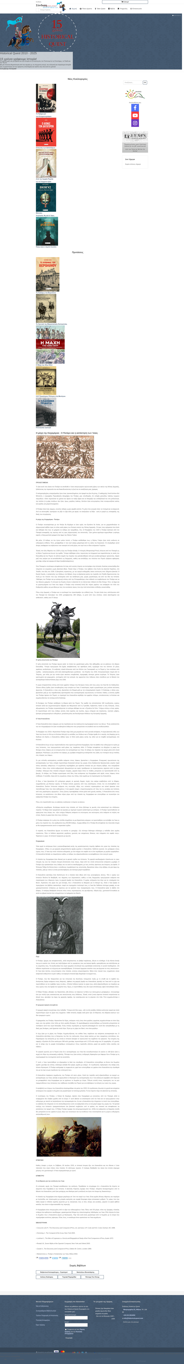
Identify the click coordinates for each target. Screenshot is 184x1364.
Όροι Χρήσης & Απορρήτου (92, 1363)
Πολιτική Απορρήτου (43, 1320)
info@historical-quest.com (133, 1318)
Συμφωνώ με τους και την (75, 1331)
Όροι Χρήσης (40, 1325)
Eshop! (126, 2)
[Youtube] (135, 116)
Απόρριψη (20, 1359)
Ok (5, 1359)
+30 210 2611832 (129, 1315)
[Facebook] (135, 109)
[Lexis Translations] (135, 142)
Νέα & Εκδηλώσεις (42, 1306)
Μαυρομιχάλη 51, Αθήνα (132, 1309)
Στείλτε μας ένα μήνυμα (131, 1322)
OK (145, 82)
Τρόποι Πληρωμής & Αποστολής (47, 1315)
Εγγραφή (69, 1338)
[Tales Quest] (135, 94)
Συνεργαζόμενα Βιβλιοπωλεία (46, 1311)
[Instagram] (135, 124)
